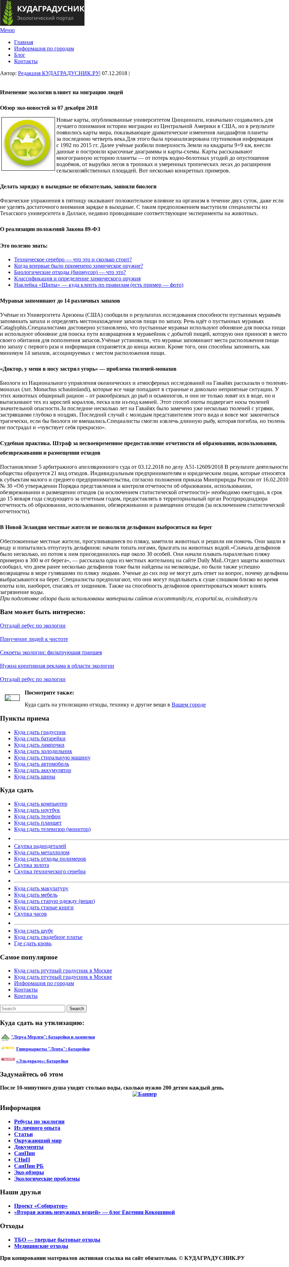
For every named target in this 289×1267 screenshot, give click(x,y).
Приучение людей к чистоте (34, 639)
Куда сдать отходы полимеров (50, 859)
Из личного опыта (37, 1128)
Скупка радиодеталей (40, 846)
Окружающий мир (38, 1141)
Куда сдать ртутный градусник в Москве (63, 971)
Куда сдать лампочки (39, 745)
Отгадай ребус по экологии (33, 626)
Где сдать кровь (32, 943)
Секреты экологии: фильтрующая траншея (51, 652)
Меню (7, 30)
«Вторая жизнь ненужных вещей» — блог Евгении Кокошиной (94, 1212)
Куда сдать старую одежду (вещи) (54, 901)
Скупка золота (31, 865)
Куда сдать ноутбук (37, 810)
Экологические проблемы (47, 1179)
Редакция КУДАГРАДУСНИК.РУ (58, 73)
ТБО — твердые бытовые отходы (57, 1240)
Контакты (26, 61)
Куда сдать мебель (35, 895)
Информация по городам (44, 48)
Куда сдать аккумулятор (42, 770)
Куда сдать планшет (38, 823)
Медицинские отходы (41, 1246)
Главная (23, 42)
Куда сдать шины (34, 777)
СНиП (22, 1160)
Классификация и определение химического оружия (77, 278)
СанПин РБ (29, 1166)
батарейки (69, 1048)
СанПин (24, 1153)
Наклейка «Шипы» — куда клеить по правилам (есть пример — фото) (98, 285)
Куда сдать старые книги (44, 907)
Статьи (23, 1134)
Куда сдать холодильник (43, 751)
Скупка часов (30, 914)
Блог (19, 55)
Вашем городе (189, 705)
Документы (29, 1147)
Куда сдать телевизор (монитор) (52, 829)
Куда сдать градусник (40, 732)
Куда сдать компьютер (40, 804)
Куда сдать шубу (33, 931)
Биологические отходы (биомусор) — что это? (70, 272)
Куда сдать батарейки (40, 738)
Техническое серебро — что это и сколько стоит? (73, 259)
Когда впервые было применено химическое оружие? (78, 266)
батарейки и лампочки (53, 1036)
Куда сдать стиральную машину (52, 757)
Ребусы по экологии (39, 1121)
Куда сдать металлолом (41, 852)
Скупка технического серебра (50, 871)
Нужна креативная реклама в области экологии (57, 666)
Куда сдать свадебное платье (48, 937)
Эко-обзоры (29, 1172)
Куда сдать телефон (37, 816)
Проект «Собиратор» (41, 1206)
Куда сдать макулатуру (41, 888)
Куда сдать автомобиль (41, 764)
